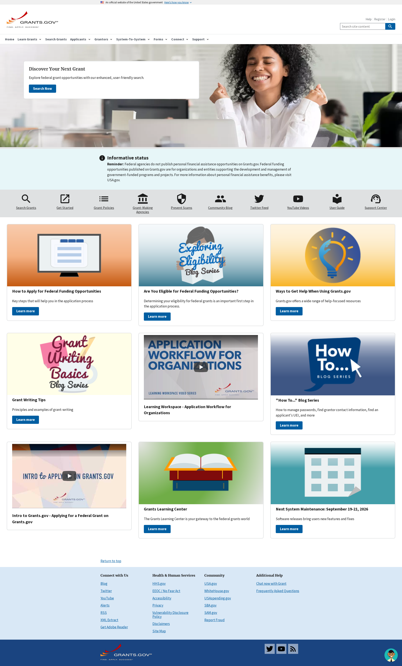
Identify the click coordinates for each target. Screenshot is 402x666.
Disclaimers (161, 623)
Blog (103, 583)
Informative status (127, 158)
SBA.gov (210, 605)
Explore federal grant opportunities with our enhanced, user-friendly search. (86, 77)
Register (379, 19)
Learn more (25, 311)
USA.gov (210, 583)
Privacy (157, 605)
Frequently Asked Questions (277, 591)
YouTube (107, 598)
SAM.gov (210, 612)
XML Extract (109, 620)
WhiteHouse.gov (216, 591)
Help (369, 19)
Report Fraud (214, 620)
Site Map (159, 631)
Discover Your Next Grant (57, 69)
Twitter (106, 591)
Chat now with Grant (271, 583)
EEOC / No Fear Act (166, 591)
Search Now (42, 88)
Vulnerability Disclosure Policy (170, 614)
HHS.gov (159, 583)
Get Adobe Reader (114, 627)
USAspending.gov (217, 598)
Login (391, 19)
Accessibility (161, 598)
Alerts (105, 605)
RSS (103, 612)
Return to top (110, 561)
